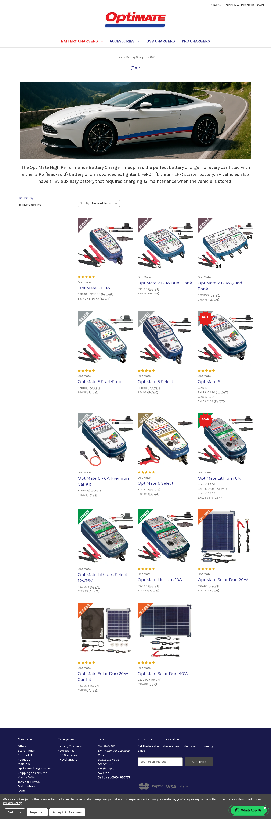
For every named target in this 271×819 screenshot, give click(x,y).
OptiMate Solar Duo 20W (223, 579)
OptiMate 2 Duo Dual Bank (165, 282)
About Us (24, 759)
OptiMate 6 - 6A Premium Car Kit (104, 481)
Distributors (26, 786)
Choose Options (105, 248)
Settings (14, 812)
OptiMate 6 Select (155, 483)
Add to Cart (165, 248)
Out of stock (105, 634)
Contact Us (25, 755)
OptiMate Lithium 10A (160, 579)
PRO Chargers (196, 41)
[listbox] (105, 203)
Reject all (37, 812)
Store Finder (26, 750)
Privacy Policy (12, 803)
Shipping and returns (32, 773)
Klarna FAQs (26, 777)
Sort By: (85, 203)
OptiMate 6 (209, 381)
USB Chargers (160, 41)
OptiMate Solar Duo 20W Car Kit (103, 676)
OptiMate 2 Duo (94, 288)
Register (247, 5)
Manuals (24, 764)
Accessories (123, 41)
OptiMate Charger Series (34, 768)
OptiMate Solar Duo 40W (163, 673)
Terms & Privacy (29, 782)
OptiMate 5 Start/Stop (99, 381)
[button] (249, 810)
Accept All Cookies (67, 812)
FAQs (21, 791)
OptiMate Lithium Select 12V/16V (102, 577)
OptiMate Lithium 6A (219, 478)
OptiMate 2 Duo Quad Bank (220, 286)
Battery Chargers (80, 41)
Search (216, 5)
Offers (22, 746)
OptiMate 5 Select (155, 381)
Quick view (101, 241)
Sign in (231, 5)
